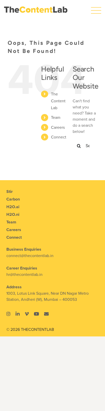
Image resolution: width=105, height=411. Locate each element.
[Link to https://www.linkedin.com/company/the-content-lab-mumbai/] (18, 313)
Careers (58, 127)
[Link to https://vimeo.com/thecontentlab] (27, 313)
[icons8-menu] (96, 7)
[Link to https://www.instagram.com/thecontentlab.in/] (8, 313)
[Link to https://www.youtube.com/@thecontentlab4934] (36, 313)
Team (55, 117)
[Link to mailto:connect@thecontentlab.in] (46, 313)
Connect (58, 137)
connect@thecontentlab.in (30, 255)
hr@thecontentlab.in (24, 274)
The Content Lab (58, 100)
